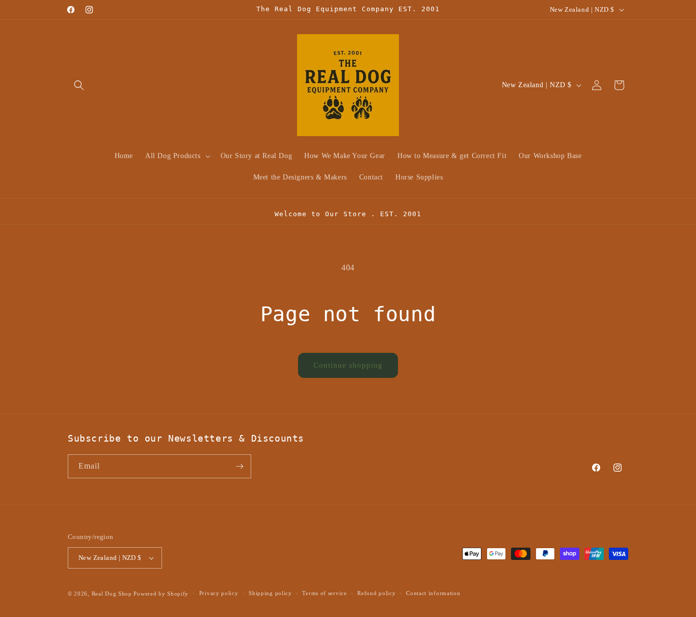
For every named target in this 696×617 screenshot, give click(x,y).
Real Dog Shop (112, 593)
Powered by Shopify (161, 593)
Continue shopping (348, 365)
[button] (79, 85)
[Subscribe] (239, 466)
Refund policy (376, 593)
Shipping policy (270, 593)
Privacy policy (218, 593)
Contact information (433, 593)
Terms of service (324, 593)
